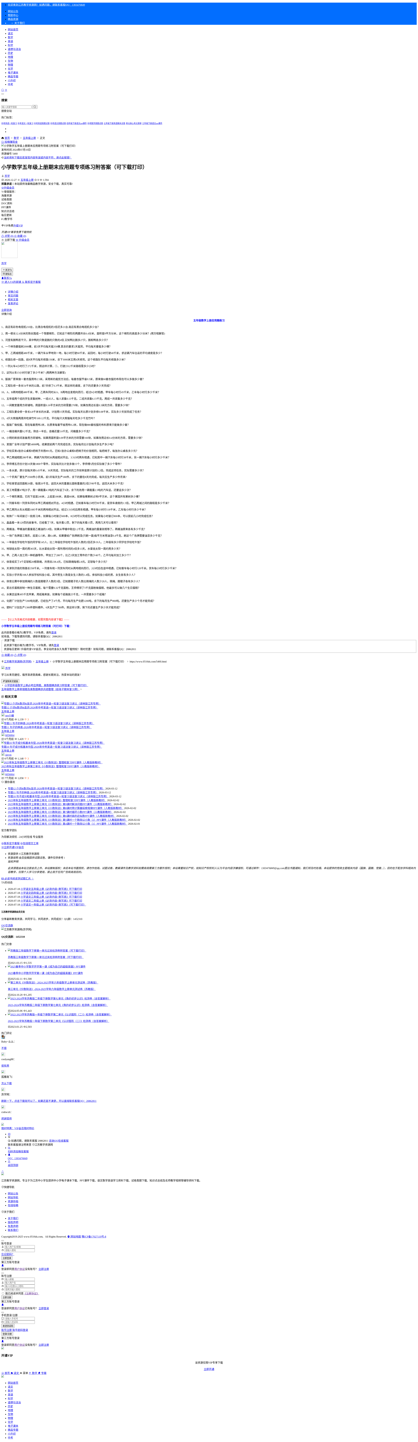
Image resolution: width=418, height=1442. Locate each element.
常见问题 (13, 295)
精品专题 (13, 76)
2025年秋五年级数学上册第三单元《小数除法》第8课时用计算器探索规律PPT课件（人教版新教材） (65, 808)
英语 (10, 41)
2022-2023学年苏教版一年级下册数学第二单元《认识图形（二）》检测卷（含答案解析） (58, 1021)
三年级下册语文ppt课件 (152, 123)
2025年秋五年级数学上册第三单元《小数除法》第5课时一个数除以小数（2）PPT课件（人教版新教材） (67, 820)
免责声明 (13, 1226)
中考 (10, 84)
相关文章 (13, 299)
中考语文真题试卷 (58, 123)
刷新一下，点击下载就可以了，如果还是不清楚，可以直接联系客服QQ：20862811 (48, 1101)
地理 (10, 57)
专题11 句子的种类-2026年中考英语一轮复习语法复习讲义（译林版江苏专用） (46, 727)
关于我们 (13, 1218)
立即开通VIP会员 (14, 847)
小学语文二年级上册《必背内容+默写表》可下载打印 (51, 900)
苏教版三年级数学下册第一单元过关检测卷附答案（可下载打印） (46, 957)
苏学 (7, 176)
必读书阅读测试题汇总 (17, 878)
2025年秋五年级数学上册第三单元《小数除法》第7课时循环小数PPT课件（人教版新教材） (60, 812)
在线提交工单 (31, 843)
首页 (7, 138)
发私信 (8, 274)
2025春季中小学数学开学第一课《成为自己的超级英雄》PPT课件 (45, 973)
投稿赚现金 (11, 142)
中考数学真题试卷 (95, 123)
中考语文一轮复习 (25, 123)
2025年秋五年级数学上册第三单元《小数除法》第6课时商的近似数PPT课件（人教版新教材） (62, 816)
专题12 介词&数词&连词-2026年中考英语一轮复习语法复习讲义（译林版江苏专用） (49, 707)
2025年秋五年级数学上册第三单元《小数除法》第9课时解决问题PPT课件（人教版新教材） (60, 804)
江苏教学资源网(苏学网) (18, 661)
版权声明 (13, 1222)
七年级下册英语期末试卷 (114, 123)
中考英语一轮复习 (9, 123)
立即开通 (209, 1369)
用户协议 (19, 1269)
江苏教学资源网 (44, 1144)
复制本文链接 (11, 681)
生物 (10, 61)
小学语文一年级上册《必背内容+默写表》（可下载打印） (53, 904)
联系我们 (13, 1230)
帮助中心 (13, 15)
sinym (8, 754)
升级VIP (18, 225)
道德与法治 (14, 49)
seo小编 (9, 715)
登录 (53, 632)
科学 (10, 45)
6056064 (9, 735)
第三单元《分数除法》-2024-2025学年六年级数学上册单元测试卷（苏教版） (52, 989)
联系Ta (8, 278)
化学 (10, 68)
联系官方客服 (32, 282)
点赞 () (9, 236)
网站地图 (75, 1236)
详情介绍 (13, 291)
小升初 (12, 80)
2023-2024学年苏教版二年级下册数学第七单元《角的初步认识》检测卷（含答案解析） (58, 1005)
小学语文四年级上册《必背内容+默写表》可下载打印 (51, 893)
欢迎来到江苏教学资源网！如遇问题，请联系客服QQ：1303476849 (46, 4)
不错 (4, 1048)
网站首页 (13, 29)
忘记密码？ (7, 1254)
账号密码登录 (20, 1330)
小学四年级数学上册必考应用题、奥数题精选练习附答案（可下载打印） (46, 685)
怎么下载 (6, 1083)
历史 (10, 53)
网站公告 (13, 11)
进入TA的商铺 (13, 282)
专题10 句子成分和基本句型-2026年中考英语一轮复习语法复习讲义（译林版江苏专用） (51, 746)
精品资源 (13, 19)
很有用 (5, 1065)
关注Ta (8, 270)
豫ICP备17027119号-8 (94, 1236)
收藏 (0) (21, 236)
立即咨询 (6, 310)
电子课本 (13, 72)
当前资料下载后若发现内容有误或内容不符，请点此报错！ (38, 157)
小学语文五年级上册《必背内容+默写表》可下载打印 (51, 889)
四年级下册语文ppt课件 (77, 123)
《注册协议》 (31, 1293)
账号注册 (6, 1330)
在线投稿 (13, 1205)
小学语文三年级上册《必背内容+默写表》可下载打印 (51, 896)
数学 (10, 37)
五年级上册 (29, 138)
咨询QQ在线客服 (59, 1140)
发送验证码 (8, 1326)
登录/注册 (7, 1334)
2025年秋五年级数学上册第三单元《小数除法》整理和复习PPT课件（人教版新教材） (50, 766)
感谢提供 (6, 1118)
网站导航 (13, 1197)
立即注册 (44, 1269)
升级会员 (9, 187)
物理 (10, 64)
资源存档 (13, 1201)
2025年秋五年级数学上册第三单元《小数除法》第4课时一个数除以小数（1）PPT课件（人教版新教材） (67, 823)
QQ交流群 (7, 925)
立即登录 (7, 1258)
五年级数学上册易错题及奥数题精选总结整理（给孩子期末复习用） (40, 689)
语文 (10, 33)
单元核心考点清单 (134, 123)
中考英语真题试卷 (42, 123)
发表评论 (13, 303)
